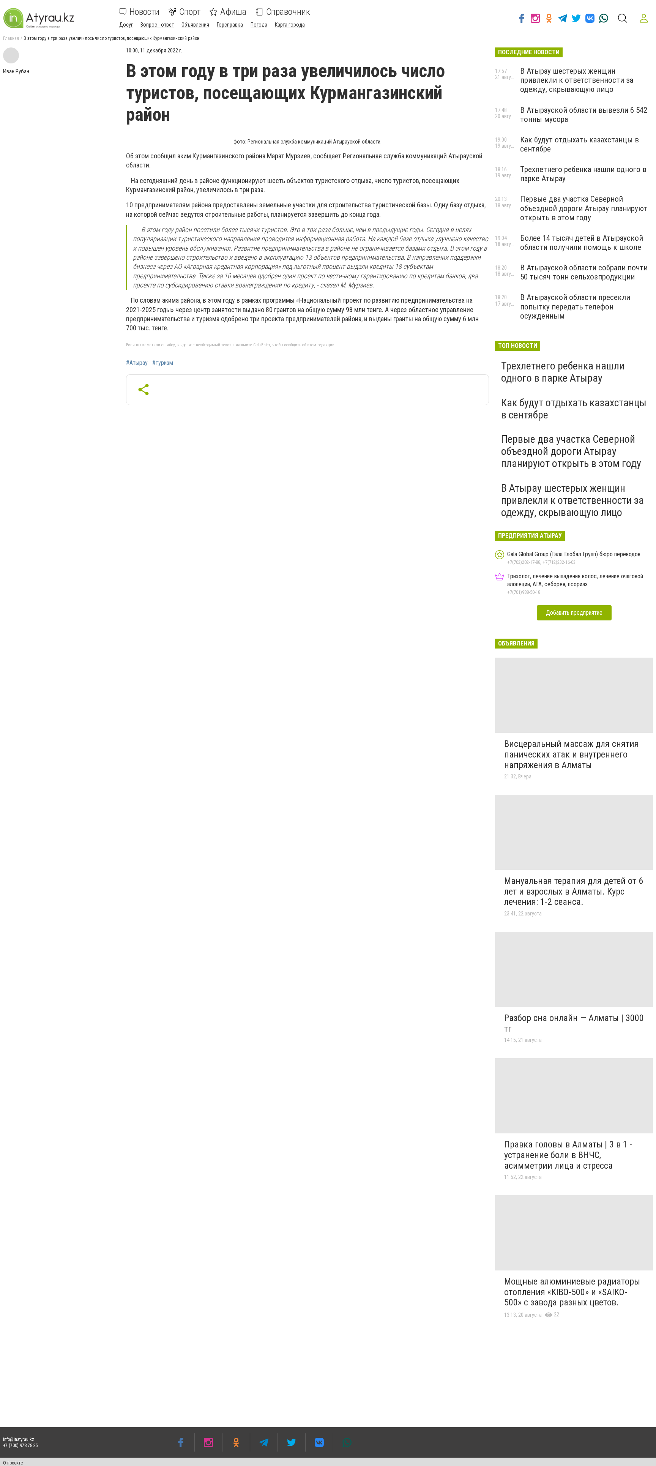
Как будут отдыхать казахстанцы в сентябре (574, 408)
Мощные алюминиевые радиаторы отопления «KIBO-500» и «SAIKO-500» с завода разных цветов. (572, 1292)
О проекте (13, 1463)
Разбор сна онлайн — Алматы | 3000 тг (574, 1023)
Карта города (290, 25)
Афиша (233, 12)
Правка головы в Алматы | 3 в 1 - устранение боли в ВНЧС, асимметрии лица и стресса (568, 1155)
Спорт (189, 12)
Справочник (288, 12)
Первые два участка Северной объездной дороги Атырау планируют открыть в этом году (584, 208)
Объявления (195, 25)
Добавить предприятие (574, 612)
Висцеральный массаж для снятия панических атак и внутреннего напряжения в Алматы (571, 754)
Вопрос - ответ (157, 25)
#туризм (162, 363)
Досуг (126, 25)
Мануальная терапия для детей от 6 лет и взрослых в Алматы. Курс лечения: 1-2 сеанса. (573, 891)
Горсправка (230, 25)
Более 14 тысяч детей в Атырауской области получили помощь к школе (581, 243)
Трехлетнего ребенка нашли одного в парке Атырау (562, 372)
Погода (259, 25)
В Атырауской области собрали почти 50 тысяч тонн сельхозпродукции (584, 272)
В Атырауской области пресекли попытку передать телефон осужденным (575, 306)
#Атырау (137, 363)
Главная (11, 38)
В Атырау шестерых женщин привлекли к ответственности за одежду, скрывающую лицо (576, 80)
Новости (144, 12)
